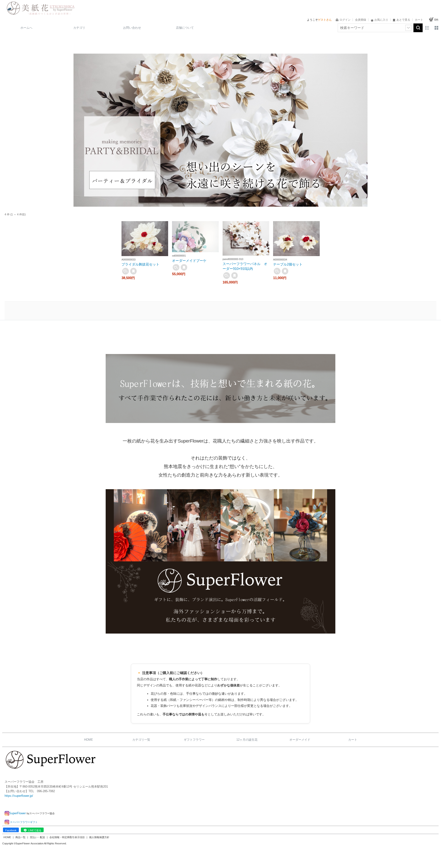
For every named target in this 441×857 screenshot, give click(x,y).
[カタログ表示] (436, 27)
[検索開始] (418, 27)
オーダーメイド (299, 739)
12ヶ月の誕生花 (246, 739)
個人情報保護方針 (99, 837)
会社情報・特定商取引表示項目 (67, 837)
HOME (88, 739)
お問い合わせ (132, 27)
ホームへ (26, 27)
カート (352, 739)
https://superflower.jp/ (19, 795)
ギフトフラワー (194, 739)
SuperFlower (18, 813)
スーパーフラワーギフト (24, 822)
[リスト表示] (427, 27)
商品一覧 (20, 837)
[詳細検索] (408, 28)
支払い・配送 (38, 837)
